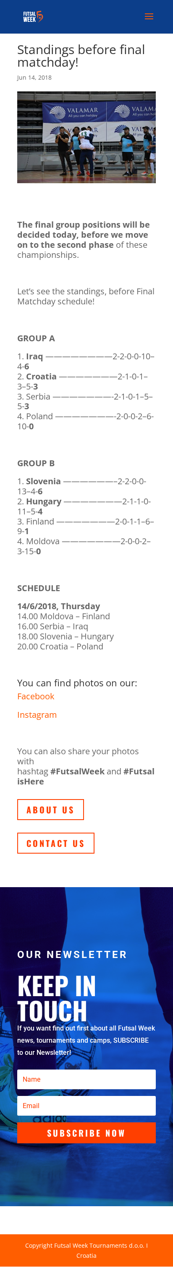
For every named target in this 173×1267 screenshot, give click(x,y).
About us (50, 809)
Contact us (55, 843)
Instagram (37, 714)
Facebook (36, 696)
